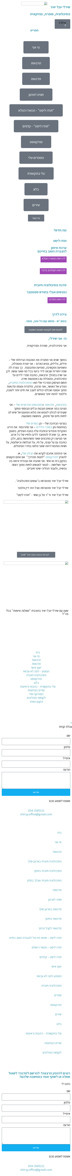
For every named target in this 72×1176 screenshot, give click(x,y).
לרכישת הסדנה (57, 299)
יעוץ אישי (56, 966)
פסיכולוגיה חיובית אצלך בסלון (44, 880)
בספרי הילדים (44, 427)
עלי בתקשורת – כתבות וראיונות (44, 1033)
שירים (58, 1014)
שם (68, 736)
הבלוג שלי (27, 453)
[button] (69, 1066)
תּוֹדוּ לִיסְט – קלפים (50, 957)
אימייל (66, 758)
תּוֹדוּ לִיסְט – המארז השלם (47, 947)
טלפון (67, 747)
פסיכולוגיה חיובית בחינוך (48, 871)
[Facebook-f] (66, 713)
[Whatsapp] (66, 687)
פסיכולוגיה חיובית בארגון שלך (45, 861)
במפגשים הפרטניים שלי (29, 405)
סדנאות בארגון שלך (50, 909)
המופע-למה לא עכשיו (49, 976)
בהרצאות (61, 405)
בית (59, 833)
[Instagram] (66, 667)
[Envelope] (66, 677)
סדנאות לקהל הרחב (50, 928)
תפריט (34, 30)
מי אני (58, 842)
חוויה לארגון (55, 899)
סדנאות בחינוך (53, 919)
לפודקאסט (52, 457)
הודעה (66, 770)
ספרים (58, 995)
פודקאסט (56, 1005)
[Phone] (66, 648)
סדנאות (49, 405)
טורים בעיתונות (53, 1043)
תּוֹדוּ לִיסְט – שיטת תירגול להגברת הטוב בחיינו (35, 938)
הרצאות (57, 852)
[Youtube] (56, 713)
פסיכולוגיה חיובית (51, 985)
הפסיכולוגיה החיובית (21, 382)
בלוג (59, 1024)
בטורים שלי (32, 423)
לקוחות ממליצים (52, 1052)
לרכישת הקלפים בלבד (53, 270)
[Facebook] (66, 658)
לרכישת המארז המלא (53, 258)
